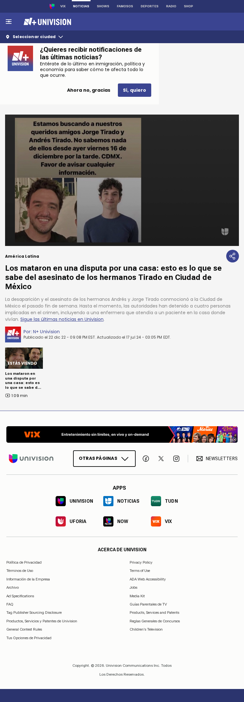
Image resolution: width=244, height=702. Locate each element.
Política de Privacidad (24, 562)
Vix (62, 6)
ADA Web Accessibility (148, 579)
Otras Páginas (98, 458)
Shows (103, 6)
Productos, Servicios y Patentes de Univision (41, 621)
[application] (122, 180)
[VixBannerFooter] (122, 434)
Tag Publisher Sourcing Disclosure (34, 613)
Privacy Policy (141, 562)
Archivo (12, 588)
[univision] (46, 21)
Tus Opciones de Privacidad (28, 638)
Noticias (81, 6)
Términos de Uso (19, 571)
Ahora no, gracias (88, 90)
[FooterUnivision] (31, 458)
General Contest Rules (24, 629)
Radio (171, 6)
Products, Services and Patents (154, 613)
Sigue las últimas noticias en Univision (62, 319)
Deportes (150, 6)
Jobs (133, 588)
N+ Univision (46, 331)
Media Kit (137, 596)
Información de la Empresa (28, 579)
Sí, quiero (134, 90)
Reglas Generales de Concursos (155, 621)
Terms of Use (140, 571)
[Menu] (8, 21)
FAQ (9, 604)
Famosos (125, 6)
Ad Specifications (20, 596)
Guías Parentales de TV (148, 604)
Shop (188, 6)
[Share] (232, 256)
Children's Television (146, 629)
